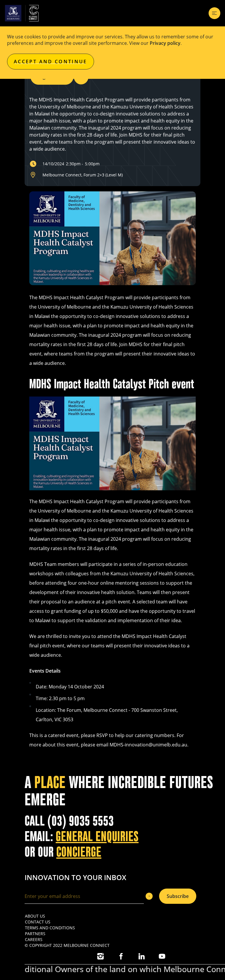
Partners (35, 933)
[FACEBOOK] (121, 956)
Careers (33, 939)
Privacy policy (165, 43)
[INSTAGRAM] (100, 956)
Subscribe (178, 896)
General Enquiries (97, 836)
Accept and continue (50, 61)
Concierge (78, 852)
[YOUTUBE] (162, 956)
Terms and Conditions (50, 927)
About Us (35, 916)
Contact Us (37, 922)
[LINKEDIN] (141, 956)
